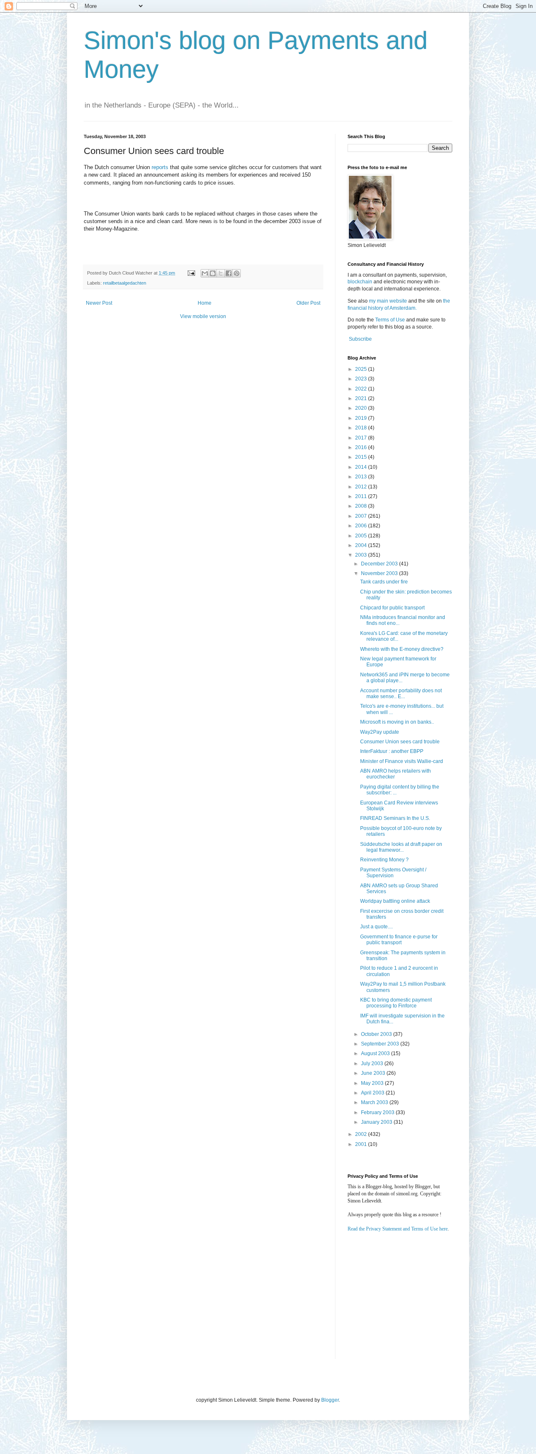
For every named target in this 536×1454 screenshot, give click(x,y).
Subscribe (360, 339)
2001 (361, 1144)
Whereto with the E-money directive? (401, 649)
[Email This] (205, 273)
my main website (388, 301)
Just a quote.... (376, 927)
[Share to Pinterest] (236, 273)
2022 (361, 389)
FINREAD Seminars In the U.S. (395, 818)
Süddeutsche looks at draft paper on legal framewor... (401, 847)
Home (204, 303)
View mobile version (203, 316)
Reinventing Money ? (384, 860)
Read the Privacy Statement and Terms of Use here (398, 1229)
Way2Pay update (379, 732)
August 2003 (376, 1053)
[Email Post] (191, 272)
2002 (361, 1134)
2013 (361, 477)
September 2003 (380, 1044)
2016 (361, 447)
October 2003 (377, 1034)
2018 (361, 428)
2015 (361, 457)
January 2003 (377, 1122)
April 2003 (373, 1093)
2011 (361, 496)
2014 (361, 467)
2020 (361, 408)
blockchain (361, 282)
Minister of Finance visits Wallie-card (401, 761)
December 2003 (380, 564)
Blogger (330, 1400)
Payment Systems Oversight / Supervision (393, 873)
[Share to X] (220, 273)
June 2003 (374, 1073)
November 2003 (380, 573)
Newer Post (99, 303)
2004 (361, 545)
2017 (361, 438)
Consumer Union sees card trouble (400, 742)
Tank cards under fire (384, 582)
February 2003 (378, 1112)
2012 (361, 487)
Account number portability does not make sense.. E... (401, 693)
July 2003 (372, 1063)
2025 (361, 369)
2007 (361, 516)
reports (160, 167)
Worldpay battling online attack (395, 901)
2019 (361, 418)
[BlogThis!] (213, 273)
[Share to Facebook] (228, 273)
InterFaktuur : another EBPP (391, 751)
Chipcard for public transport (392, 608)
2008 (361, 506)
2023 (361, 379)
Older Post (308, 303)
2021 (361, 398)
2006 (361, 526)
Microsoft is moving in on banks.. (397, 722)
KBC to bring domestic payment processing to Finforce (396, 1003)
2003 (361, 555)
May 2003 (373, 1083)
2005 (361, 536)
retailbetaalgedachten (124, 282)
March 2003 (375, 1102)
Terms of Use (390, 320)
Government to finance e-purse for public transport (399, 939)
